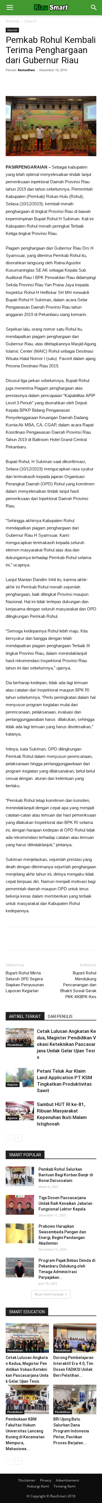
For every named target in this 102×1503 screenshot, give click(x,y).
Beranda (12, 21)
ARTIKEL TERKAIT (25, 1016)
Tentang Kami (64, 1486)
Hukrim (12, 1085)
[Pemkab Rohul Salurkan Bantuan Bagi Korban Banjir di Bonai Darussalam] (20, 1176)
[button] (94, 7)
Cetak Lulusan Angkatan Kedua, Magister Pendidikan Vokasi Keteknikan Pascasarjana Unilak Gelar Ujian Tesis (66, 1044)
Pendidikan (15, 1045)
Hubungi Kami (38, 1486)
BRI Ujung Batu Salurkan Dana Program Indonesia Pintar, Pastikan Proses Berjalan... (71, 1431)
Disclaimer (26, 1480)
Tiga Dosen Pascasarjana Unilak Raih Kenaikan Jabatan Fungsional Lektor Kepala (65, 1203)
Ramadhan (26, 70)
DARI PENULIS (60, 1016)
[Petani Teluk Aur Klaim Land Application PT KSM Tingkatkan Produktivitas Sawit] (20, 1077)
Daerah (31, 21)
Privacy (45, 1480)
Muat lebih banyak (49, 1294)
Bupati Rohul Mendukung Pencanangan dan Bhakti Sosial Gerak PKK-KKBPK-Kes (78, 984)
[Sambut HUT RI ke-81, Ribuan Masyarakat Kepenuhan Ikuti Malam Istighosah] (20, 1111)
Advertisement (67, 1480)
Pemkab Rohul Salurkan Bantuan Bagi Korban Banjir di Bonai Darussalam (66, 1175)
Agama (12, 1118)
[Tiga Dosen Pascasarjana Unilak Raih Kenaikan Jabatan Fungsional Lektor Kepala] (20, 1205)
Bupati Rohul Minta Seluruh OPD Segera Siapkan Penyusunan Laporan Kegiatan (25, 981)
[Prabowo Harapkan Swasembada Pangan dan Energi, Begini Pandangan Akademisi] (20, 1233)
